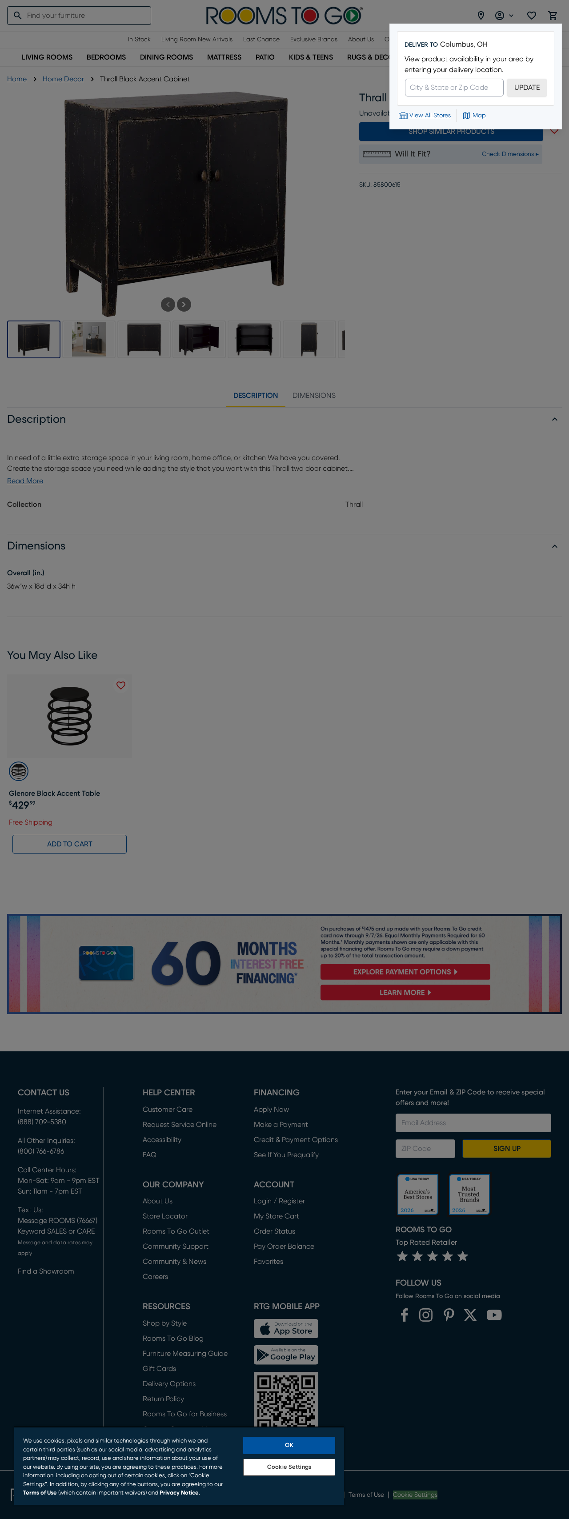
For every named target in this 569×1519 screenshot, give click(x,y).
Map (479, 115)
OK (289, 1445)
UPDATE (527, 87)
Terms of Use (40, 1493)
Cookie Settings (289, 1467)
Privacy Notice (179, 1493)
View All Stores (430, 115)
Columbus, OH (464, 44)
